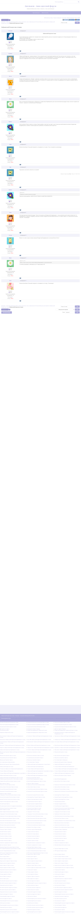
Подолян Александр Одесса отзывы (34, 799)
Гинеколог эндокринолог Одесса (61, 842)
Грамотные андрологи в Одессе (33, 894)
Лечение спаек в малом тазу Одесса (7, 825)
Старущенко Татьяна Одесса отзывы (62, 811)
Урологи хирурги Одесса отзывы (61, 856)
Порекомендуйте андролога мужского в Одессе (64, 911)
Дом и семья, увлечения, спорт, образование (25, 21)
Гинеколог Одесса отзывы (32, 840)
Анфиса (10, 121)
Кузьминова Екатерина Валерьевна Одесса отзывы (65, 726)
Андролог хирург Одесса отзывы (34, 865)
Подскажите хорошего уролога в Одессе (8, 909)
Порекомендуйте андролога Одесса (7, 896)
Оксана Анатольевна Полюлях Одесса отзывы (10, 797)
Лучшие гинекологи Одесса (60, 833)
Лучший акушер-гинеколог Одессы (34, 801)
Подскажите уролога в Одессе (6, 885)
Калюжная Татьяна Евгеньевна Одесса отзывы (37, 791)
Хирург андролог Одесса (32, 858)
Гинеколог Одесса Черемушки (61, 829)
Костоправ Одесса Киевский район (7, 762)
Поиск (75, 17)
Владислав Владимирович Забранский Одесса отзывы (66, 730)
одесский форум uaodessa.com (62, 718)
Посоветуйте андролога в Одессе (34, 891)
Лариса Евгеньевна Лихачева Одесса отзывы (36, 818)
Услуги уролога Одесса (59, 874)
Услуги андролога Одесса (32, 874)
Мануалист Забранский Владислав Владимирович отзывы (12, 745)
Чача (10, 280)
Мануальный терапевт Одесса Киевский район (9, 764)
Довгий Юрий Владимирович (61, 779)
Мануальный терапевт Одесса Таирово (63, 775)
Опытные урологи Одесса (60, 885)
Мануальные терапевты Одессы (61, 757)
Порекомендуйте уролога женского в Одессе (36, 898)
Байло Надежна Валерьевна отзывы (62, 809)
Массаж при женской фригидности (34, 822)
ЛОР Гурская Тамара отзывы (61, 850)
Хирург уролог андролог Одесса (61, 863)
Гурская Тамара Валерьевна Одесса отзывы (36, 850)
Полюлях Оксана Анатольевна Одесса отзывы (64, 808)
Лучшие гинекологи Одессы (60, 836)
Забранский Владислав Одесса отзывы (8, 775)
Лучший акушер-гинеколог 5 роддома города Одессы (11, 806)
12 (26, 280)
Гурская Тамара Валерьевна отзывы (7, 850)
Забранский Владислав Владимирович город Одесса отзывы (40, 771)
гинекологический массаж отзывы (62, 825)
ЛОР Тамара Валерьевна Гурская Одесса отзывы (10, 848)
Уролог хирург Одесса (4, 856)
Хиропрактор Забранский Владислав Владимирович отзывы (67, 736)
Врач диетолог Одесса (4, 728)
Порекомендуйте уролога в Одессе (34, 911)
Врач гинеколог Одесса (59, 840)
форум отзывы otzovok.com (17, 718)
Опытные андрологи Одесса (6, 898)
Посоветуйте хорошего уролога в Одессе (8, 880)
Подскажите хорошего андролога (62, 896)
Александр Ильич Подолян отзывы (62, 794)
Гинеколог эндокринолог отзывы (34, 844)
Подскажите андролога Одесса (33, 909)
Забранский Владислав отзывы (6, 766)
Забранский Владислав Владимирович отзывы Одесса (38, 764)
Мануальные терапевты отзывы (34, 751)
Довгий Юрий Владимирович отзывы (35, 779)
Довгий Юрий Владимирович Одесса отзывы (36, 781)
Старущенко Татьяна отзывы (33, 811)
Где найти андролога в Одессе (61, 891)
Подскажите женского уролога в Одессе (8, 891)
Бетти (10, 76)
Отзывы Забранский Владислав (6, 771)
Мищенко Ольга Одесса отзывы (34, 827)
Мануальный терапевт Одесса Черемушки (63, 762)
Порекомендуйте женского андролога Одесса (64, 867)
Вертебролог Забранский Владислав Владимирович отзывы (67, 747)
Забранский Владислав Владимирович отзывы (64, 773)
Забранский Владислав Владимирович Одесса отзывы (11, 777)
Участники (64, 17)
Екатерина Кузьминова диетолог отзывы (63, 724)
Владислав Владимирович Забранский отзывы (37, 730)
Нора (10, 144)
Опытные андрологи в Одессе (33, 880)
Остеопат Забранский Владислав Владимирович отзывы (39, 749)
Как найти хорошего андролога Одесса (8, 883)
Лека (10, 212)
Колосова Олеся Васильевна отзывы (8, 820)
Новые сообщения (57, 17)
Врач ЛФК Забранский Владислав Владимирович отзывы (39, 739)
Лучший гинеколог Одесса (5, 831)
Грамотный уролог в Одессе (33, 889)
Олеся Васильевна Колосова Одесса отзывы (64, 816)
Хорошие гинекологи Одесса (61, 838)
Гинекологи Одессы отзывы (6, 836)
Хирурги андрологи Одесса (5, 858)
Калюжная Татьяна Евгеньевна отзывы (8, 791)
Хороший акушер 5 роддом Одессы (34, 806)
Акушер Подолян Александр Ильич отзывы (63, 797)
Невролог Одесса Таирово (5, 793)
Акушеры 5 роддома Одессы (60, 803)
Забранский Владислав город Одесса (35, 773)
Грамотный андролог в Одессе (6, 894)
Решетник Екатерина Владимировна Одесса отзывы (38, 724)
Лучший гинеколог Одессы (5, 833)
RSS (78, 17)
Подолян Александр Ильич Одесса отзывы (9, 801)
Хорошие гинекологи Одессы (33, 836)
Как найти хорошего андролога (33, 887)
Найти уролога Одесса (32, 896)
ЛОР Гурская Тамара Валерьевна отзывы (8, 852)
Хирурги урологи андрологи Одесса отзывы (64, 865)
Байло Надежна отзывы (5, 809)
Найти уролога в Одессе (5, 902)
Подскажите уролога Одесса (6, 907)
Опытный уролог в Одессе (60, 900)
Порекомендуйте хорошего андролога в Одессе (64, 902)
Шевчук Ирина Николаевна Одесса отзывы (9, 786)
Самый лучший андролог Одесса (61, 872)
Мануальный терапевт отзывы (61, 751)
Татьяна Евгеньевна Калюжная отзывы (8, 789)
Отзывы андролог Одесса (32, 872)
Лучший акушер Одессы (5, 803)
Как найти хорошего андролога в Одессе (8, 887)
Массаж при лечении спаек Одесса (62, 822)
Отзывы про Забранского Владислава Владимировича (11, 768)
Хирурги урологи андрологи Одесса (7, 863)
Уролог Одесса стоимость (5, 876)
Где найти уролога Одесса (32, 902)
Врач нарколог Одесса (4, 783)
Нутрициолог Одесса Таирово (33, 728)
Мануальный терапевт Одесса (6, 759)
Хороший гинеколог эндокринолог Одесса (36, 842)
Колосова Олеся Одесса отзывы (61, 818)
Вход (62, 1)
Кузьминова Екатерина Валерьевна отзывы (36, 726)
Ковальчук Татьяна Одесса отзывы (7, 784)
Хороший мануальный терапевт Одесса (8, 757)
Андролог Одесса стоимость (33, 876)
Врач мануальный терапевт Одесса (62, 755)
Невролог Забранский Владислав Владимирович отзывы (12, 747)
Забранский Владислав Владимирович (35, 766)
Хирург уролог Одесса (32, 856)
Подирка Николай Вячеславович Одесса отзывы (10, 781)
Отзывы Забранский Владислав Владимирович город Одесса (13, 773)
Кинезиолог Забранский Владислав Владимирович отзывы (39, 736)
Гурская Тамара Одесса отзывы (61, 848)
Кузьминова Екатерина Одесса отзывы (8, 726)
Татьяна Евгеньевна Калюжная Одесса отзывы (37, 789)
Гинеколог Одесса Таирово (5, 829)
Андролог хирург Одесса (5, 854)
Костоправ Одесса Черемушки (61, 759)
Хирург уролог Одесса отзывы (33, 854)
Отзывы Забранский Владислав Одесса (35, 768)
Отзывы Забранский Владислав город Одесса (64, 771)
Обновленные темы (49, 17)
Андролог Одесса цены (59, 876)
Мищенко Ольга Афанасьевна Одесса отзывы (64, 827)
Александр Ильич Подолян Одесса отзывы (36, 797)
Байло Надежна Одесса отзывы (33, 809)
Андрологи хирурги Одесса (33, 863)
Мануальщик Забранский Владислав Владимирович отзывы (67, 745)
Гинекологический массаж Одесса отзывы (36, 825)
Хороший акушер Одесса (60, 801)
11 (26, 257)
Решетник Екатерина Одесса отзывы (62, 722)
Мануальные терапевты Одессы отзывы (35, 755)
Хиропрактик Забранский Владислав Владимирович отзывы (12, 739)
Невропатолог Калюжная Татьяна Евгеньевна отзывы (66, 791)
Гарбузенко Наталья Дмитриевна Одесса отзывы (10, 816)
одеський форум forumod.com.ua (48, 718)
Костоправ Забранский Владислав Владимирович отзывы (67, 741)
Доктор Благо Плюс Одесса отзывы (62, 781)
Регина (10, 235)
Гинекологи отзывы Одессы (33, 833)
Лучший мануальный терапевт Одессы (35, 757)
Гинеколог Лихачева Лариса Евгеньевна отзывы (10, 822)
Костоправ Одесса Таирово (33, 762)
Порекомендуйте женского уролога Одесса (9, 900)
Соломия (10, 30)
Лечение (37, 21)
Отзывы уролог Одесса (32, 869)
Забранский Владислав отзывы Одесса (63, 764)
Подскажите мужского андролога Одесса (63, 878)
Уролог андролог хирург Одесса (61, 860)
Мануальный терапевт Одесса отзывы (8, 755)
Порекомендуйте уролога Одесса (34, 900)
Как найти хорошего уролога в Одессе (35, 905)
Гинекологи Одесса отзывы (6, 838)
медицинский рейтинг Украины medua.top (32, 718)
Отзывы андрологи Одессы (5, 874)
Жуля (10, 99)
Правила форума (70, 17)
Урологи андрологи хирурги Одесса (34, 860)
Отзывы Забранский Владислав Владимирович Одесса (66, 768)
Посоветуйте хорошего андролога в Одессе (64, 889)
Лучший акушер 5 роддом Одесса (61, 806)
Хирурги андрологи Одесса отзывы (7, 867)
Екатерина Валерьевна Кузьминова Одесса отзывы (38, 722)
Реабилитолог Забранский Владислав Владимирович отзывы (67, 739)
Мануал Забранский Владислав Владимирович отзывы (38, 745)
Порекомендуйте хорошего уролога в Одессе (64, 894)
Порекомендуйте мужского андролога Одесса (9, 911)
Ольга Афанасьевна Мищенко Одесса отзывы (9, 818)
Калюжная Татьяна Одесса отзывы (62, 789)
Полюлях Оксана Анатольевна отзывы (8, 808)
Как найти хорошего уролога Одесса (62, 883)
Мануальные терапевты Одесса (33, 759)
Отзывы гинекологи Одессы (33, 831)
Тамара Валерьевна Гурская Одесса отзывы (36, 848)
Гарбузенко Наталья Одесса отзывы (62, 813)
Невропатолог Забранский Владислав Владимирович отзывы (40, 747)
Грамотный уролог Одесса (32, 885)
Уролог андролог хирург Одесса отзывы (63, 858)
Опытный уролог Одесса (60, 909)
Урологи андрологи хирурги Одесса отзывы (36, 867)
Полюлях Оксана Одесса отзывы (34, 808)
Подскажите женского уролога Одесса (8, 869)
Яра (10, 167)
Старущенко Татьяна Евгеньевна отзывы (8, 813)
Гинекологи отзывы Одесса (33, 838)
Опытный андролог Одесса (60, 905)
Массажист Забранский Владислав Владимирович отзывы (67, 749)
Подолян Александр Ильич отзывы (62, 799)
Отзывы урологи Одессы (60, 869)
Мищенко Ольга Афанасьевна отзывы (8, 827)
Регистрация (57, 1)
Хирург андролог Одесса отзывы (7, 865)
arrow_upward (78, 911)
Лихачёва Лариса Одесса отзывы (34, 847)
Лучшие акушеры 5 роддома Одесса (34, 803)
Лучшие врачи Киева (4, 730)
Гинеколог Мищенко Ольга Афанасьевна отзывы (65, 820)
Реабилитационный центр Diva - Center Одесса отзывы (11, 779)
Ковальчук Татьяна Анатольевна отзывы (36, 784)
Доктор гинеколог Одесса (5, 844)
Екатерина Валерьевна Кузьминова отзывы (9, 722)
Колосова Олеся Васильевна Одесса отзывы (36, 820)
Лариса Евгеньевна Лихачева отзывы (35, 816)
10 (26, 235)
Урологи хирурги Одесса (60, 854)
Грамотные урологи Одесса (60, 880)
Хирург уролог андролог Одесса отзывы (8, 860)
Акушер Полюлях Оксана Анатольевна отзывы (10, 799)
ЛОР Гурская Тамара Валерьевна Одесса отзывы (37, 852)
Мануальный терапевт (44, 21)
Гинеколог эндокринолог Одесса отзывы (8, 842)
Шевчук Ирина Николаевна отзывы (62, 786)
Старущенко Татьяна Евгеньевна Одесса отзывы (10, 794)
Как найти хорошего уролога (61, 898)
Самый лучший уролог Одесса (6, 872)
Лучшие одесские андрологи (61, 907)
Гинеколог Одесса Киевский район (34, 829)
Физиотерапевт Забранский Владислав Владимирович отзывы (40, 741)
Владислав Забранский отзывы (6, 732)
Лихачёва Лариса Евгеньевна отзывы (62, 844)
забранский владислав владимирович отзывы (9, 749)
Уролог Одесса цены (4, 878)
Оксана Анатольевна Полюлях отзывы (35, 794)
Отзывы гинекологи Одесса (6, 840)
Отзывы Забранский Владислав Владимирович (64, 766)
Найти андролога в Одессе (32, 878)
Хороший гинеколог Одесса (60, 831)
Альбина (10, 53)
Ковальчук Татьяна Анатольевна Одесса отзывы (65, 784)
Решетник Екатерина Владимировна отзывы (9, 724)
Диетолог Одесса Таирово (60, 728)
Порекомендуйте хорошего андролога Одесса (36, 883)
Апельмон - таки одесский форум (40, 6)
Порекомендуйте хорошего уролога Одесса (9, 905)
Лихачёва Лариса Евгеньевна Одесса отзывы (9, 847)
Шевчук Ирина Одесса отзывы (33, 786)
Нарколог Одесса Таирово (32, 783)
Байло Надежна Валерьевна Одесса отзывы (9, 811)
